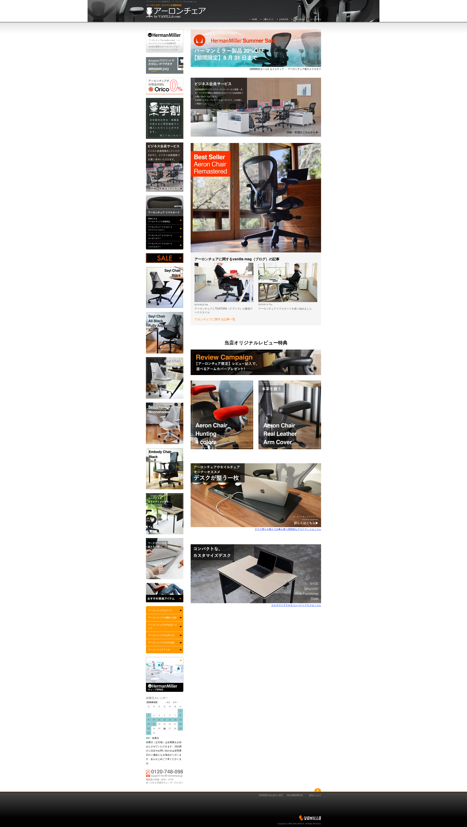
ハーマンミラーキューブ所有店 (164, 674)
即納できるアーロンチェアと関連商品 (159, 220)
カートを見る (315, 19)
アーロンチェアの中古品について (162, 626)
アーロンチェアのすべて (160, 610)
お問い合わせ (299, 19)
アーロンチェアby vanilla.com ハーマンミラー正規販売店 (176, 11)
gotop (317, 789)
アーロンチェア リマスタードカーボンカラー (160, 236)
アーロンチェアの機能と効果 (162, 618)
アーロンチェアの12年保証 (161, 642)
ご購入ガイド (268, 19)
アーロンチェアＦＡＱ (159, 650)
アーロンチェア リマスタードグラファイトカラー (160, 228)
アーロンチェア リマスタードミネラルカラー (160, 245)
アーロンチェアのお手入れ (161, 635)
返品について (315, 795)
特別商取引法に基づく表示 (271, 795)
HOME (254, 19)
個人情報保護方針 (295, 795)
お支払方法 (283, 19)
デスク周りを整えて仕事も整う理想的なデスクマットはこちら (288, 529)
